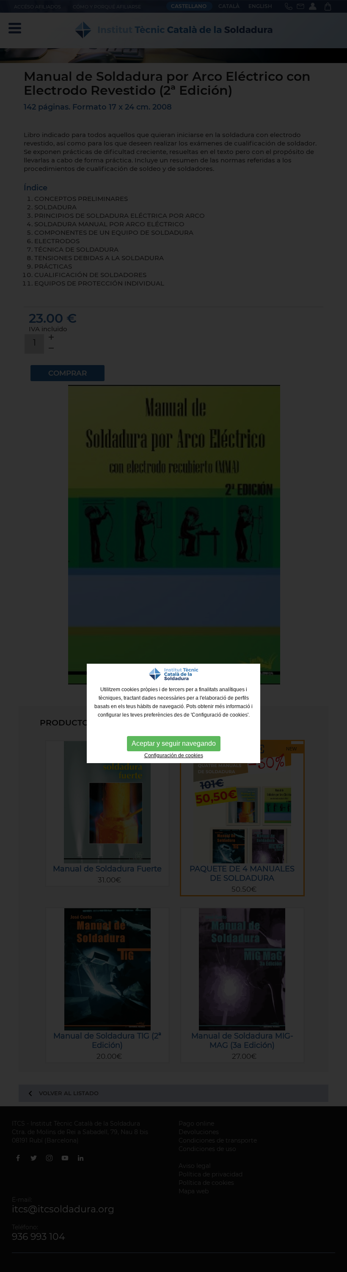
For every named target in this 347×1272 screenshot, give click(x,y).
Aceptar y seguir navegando (174, 743)
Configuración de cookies (173, 755)
